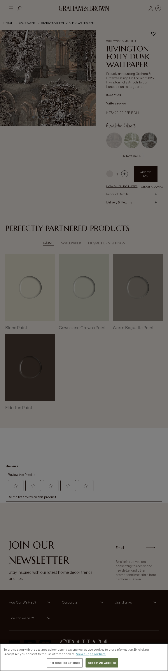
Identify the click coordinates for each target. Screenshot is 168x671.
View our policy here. (91, 654)
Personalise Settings (64, 663)
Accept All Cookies (102, 663)
